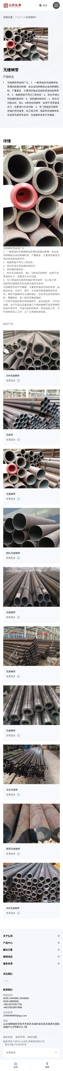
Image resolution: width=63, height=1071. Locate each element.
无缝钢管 (30, 17)
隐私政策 (8, 1037)
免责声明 (20, 1037)
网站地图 (32, 1037)
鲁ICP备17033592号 (16, 1044)
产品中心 (19, 17)
